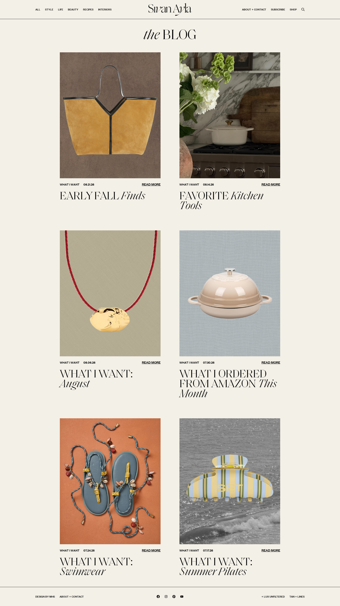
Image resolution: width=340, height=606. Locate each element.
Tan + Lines (297, 596)
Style (49, 9)
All (37, 9)
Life (60, 9)
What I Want (69, 184)
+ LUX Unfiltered (273, 596)
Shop (293, 9)
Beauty (73, 9)
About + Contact (254, 9)
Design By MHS (45, 596)
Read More (151, 184)
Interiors (105, 9)
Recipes (88, 9)
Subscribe (278, 9)
